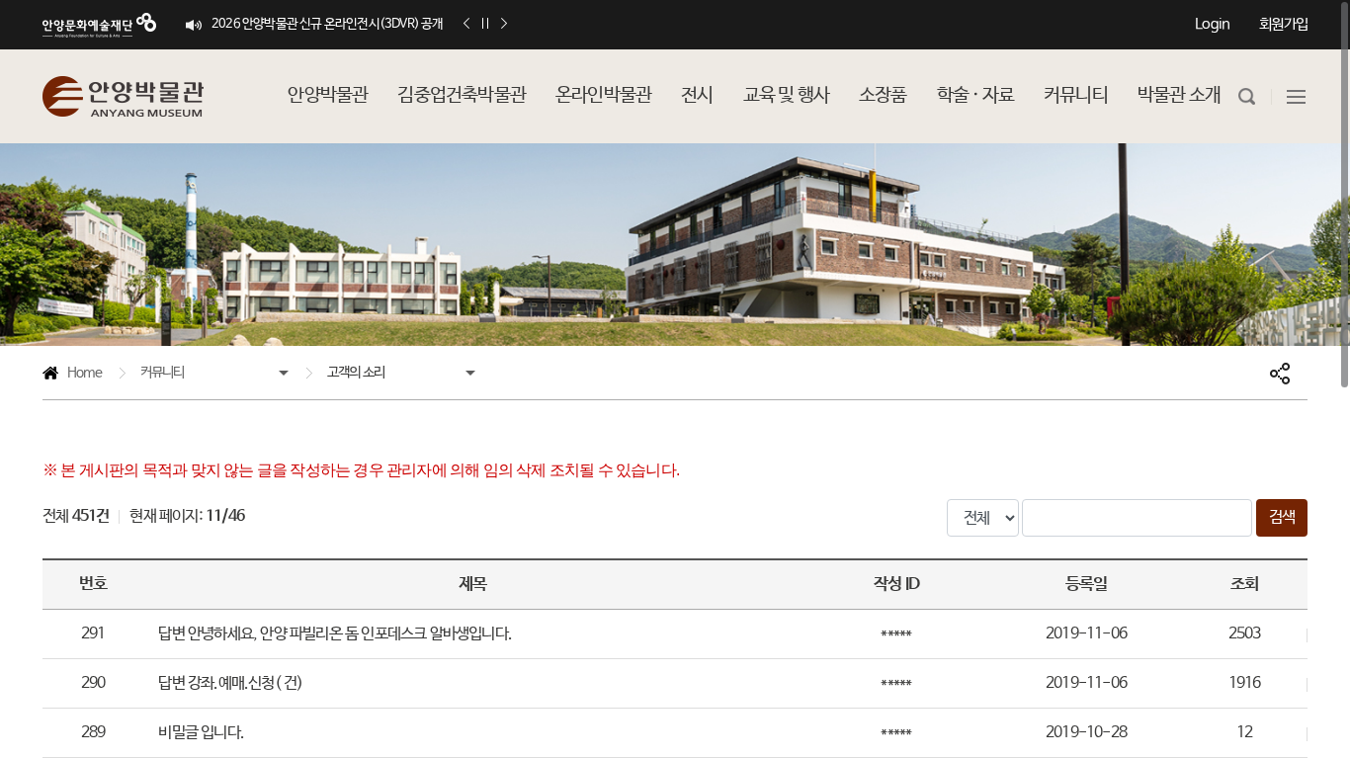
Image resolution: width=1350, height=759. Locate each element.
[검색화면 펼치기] (1246, 96)
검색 (1282, 517)
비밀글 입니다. (201, 732)
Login (1212, 24)
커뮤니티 (162, 372)
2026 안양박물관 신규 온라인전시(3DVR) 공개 (327, 24)
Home (72, 376)
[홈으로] (123, 96)
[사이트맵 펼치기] (1296, 96)
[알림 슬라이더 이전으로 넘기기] (466, 24)
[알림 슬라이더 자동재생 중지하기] (485, 24)
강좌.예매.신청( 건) (230, 683)
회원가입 (1283, 24)
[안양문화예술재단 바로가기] (99, 24)
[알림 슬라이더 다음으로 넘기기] (504, 24)
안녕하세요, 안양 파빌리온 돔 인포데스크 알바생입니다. (335, 634)
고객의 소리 (355, 372)
